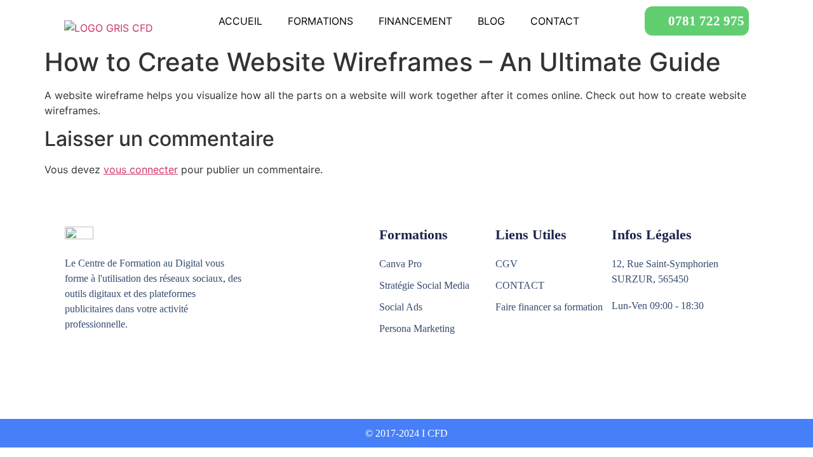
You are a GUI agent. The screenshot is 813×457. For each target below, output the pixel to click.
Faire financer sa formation (549, 306)
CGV (506, 263)
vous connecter (141, 169)
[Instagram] (99, 371)
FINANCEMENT (415, 21)
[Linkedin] (126, 371)
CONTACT (554, 21)
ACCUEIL (240, 21)
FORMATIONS (320, 21)
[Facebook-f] (72, 371)
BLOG (491, 21)
